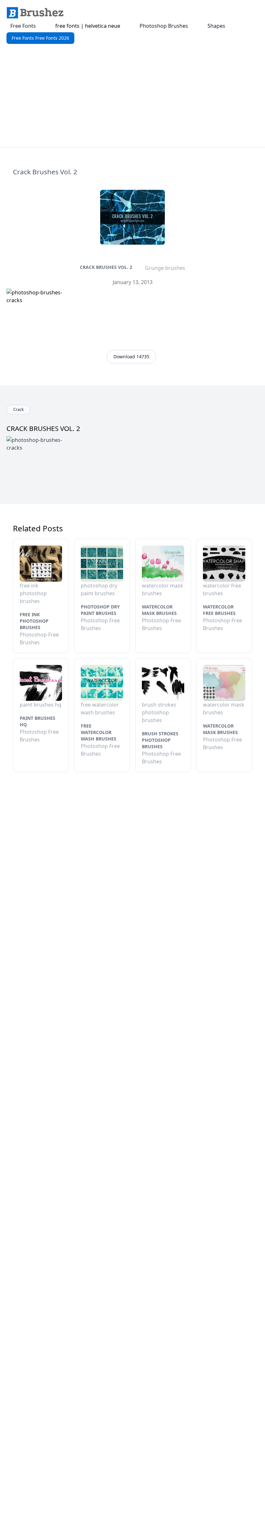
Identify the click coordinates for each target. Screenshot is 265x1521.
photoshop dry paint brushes (100, 610)
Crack (18, 409)
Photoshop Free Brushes (39, 638)
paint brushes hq (37, 721)
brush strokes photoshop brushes (160, 740)
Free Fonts (23, 25)
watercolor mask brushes (159, 610)
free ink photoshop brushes (34, 620)
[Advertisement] (132, 99)
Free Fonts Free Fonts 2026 (40, 38)
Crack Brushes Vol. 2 (106, 267)
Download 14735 (131, 356)
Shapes (216, 25)
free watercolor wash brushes (98, 732)
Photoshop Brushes (164, 25)
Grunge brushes (165, 267)
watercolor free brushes (219, 610)
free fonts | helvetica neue (87, 25)
